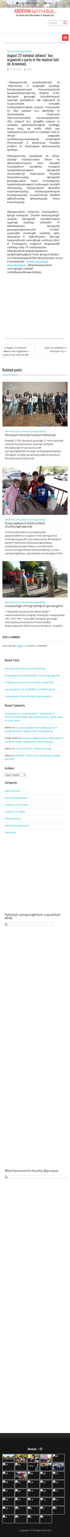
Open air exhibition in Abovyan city (55, 349)
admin (29, 69)
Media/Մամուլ (13, 431)
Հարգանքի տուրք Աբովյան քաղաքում (34, 605)
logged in (21, 645)
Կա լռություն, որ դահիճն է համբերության (30, 689)
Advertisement (12, 790)
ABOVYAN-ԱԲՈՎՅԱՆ (34, 11)
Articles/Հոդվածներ (16, 797)
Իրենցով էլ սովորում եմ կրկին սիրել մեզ (29, 682)
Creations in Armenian (16, 804)
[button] (65, 37)
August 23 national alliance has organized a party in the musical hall (16, 351)
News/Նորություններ (19, 51)
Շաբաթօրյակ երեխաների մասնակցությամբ (25, 524)
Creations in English (15, 811)
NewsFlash (10, 832)
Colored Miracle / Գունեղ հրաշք (33, 748)
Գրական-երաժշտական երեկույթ (30, 434)
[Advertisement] (35, 874)
